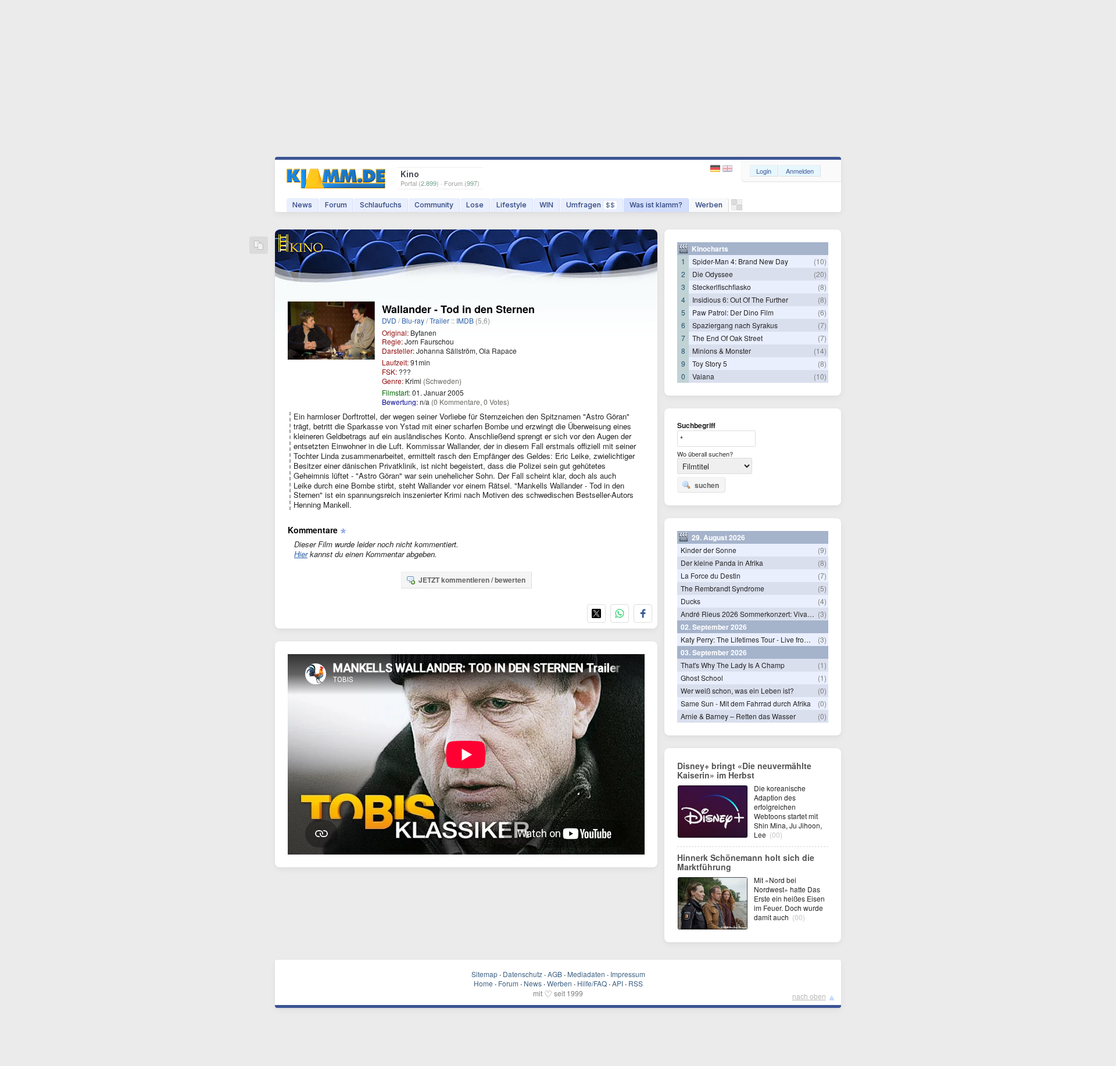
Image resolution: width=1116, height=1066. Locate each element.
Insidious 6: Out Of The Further (740, 299)
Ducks (690, 601)
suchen (707, 485)
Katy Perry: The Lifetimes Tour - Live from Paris (754, 639)
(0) (822, 690)
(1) (822, 665)
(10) (820, 261)
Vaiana (703, 376)
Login (763, 170)
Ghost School (702, 678)
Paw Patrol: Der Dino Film (733, 312)
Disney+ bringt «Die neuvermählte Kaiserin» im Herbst (744, 770)
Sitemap (484, 974)
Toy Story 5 (709, 363)
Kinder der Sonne (708, 550)
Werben (708, 204)
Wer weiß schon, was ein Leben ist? (737, 690)
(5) (822, 588)
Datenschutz (522, 974)
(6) (822, 312)
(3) (822, 614)
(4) (822, 601)
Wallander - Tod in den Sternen (458, 309)
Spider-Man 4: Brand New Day (740, 261)
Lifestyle (511, 204)
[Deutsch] (716, 168)
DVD (389, 320)
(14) (820, 351)
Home (483, 983)
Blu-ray (413, 320)
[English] (727, 168)
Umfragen (590, 204)
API (617, 983)
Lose (475, 204)
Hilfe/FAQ (592, 983)
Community (433, 204)
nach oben (809, 996)
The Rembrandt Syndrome (722, 588)
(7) (822, 325)
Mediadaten (586, 974)
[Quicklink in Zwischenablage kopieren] (258, 246)
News (302, 204)
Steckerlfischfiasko (721, 287)
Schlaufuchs (381, 204)
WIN (546, 204)
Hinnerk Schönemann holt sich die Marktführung (745, 862)
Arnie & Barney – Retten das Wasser (738, 716)
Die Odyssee (712, 274)
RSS (635, 983)
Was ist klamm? (655, 204)
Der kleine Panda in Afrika (722, 563)
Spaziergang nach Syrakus (735, 325)
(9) (822, 550)
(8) (822, 287)
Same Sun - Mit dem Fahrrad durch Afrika (746, 703)
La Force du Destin (711, 575)
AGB (555, 974)
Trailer (439, 320)
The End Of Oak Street (727, 338)
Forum (336, 204)
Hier (300, 553)
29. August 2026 (718, 537)
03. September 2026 (714, 652)
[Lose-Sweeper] (736, 207)
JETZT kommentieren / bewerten (472, 580)
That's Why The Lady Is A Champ (733, 665)
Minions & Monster (721, 351)
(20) (820, 274)
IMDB (465, 320)
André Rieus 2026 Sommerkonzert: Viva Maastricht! (762, 614)
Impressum (627, 974)
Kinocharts (710, 248)
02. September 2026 (714, 626)
